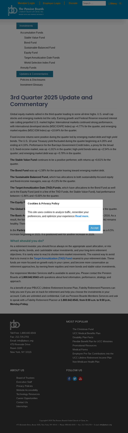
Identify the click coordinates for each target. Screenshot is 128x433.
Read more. (82, 216)
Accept (94, 228)
